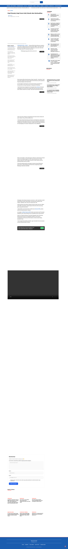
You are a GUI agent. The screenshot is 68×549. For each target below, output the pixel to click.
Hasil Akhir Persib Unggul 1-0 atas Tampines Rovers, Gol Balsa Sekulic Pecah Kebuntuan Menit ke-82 (55, 62)
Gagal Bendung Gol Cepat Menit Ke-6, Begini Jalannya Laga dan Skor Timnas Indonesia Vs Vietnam (55, 56)
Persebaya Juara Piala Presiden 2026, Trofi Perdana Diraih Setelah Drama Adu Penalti (55, 30)
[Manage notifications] (65, 546)
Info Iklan (37, 544)
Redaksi (26, 544)
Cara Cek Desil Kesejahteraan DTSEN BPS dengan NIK (55, 15)
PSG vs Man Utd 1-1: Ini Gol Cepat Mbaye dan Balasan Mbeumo (55, 45)
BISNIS (11, 10)
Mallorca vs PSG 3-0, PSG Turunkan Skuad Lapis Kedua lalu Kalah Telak (55, 35)
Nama (10, 470)
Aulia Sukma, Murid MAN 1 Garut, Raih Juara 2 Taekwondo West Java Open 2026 (38, 7)
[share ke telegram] (42, 16)
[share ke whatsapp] (40, 16)
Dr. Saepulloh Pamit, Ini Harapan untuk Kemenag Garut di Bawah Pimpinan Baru (53, 91)
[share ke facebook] (36, 16)
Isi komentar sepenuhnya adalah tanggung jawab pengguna (20, 460)
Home (23, 544)
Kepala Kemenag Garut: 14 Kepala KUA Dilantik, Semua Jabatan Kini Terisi (53, 80)
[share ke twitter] (38, 16)
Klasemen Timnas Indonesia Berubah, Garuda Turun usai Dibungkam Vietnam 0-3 (55, 50)
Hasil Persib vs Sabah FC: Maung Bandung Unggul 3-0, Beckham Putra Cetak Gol (55, 25)
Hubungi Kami (42, 544)
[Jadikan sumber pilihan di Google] (34, 16)
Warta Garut (10, 15)
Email (10, 475)
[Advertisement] (30, 529)
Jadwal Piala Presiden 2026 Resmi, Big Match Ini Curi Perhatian (55, 19)
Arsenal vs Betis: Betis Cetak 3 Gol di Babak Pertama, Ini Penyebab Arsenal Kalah (55, 40)
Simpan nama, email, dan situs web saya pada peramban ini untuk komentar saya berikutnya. (25, 480)
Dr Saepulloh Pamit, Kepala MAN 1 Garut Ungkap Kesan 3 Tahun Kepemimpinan (53, 85)
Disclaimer (32, 544)
